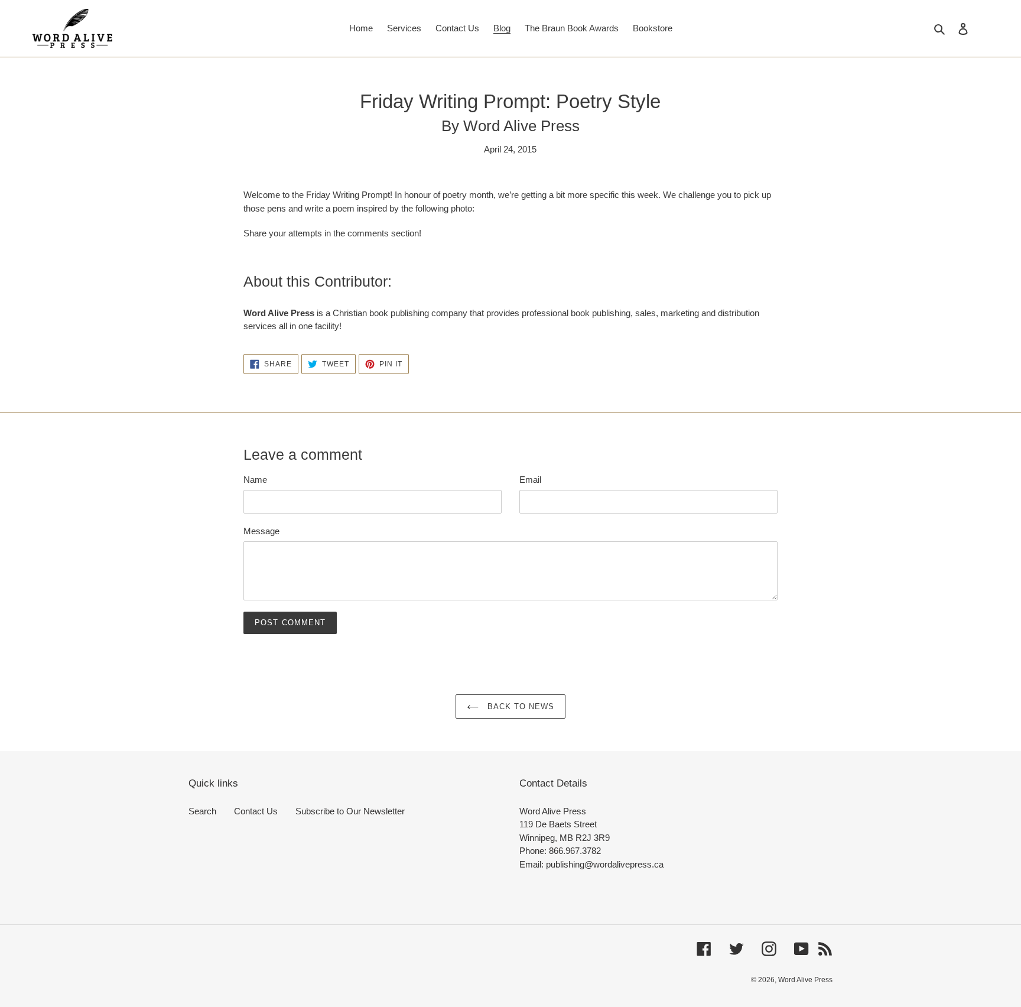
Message (261, 531)
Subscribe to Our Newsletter (350, 811)
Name (255, 480)
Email (530, 480)
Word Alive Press (805, 980)
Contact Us (256, 811)
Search (202, 811)
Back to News (520, 706)
